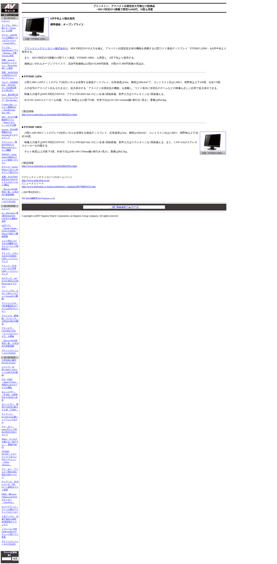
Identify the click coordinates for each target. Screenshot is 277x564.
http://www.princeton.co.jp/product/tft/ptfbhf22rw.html (49, 114)
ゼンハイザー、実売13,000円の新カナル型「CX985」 (10, 407)
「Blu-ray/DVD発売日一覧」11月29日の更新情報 (10, 192)
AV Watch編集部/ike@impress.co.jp (38, 198)
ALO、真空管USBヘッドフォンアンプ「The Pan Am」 (10, 97)
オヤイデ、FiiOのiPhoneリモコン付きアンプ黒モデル (10, 170)
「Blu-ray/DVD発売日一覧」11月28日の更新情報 (10, 343)
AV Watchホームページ (125, 207)
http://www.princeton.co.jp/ (36, 180)
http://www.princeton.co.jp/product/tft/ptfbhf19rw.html (49, 166)
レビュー (6, 21)
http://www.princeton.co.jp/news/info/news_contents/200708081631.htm (59, 186)
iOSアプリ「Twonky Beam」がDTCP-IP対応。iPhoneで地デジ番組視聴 (10, 231)
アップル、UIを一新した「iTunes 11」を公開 (10, 28)
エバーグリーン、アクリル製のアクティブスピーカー (10, 509)
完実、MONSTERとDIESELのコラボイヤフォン (10, 75)
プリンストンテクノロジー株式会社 (44, 48)
